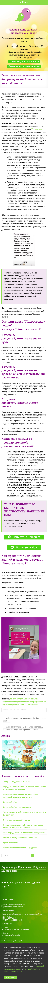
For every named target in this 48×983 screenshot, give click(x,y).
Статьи (24, 710)
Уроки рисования (10, 843)
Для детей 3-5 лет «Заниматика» (17, 807)
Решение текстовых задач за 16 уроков (20, 848)
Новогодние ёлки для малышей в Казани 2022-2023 (25, 719)
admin (6, 710)
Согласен (10, 977)
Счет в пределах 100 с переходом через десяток (24, 833)
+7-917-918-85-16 (24, 58)
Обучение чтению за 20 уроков (16, 820)
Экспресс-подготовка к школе (16, 782)
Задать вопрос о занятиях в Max (24, 66)
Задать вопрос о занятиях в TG (24, 62)
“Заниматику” (36, 129)
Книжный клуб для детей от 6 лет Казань (21, 838)
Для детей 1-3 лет (10, 802)
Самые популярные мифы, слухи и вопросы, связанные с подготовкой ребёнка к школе (23, 728)
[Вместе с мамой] (24, 9)
